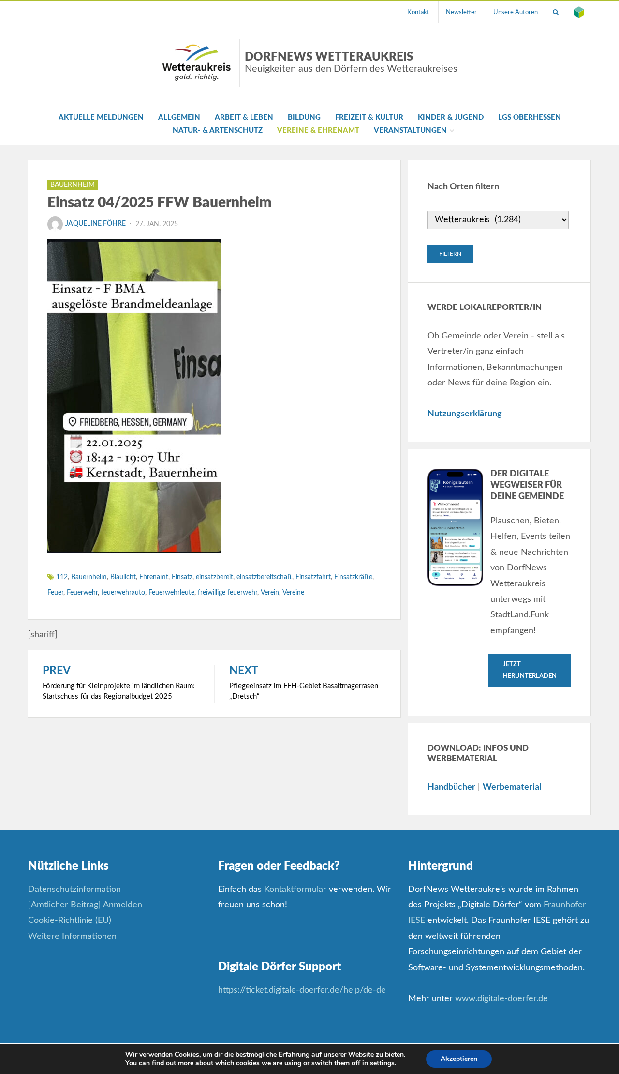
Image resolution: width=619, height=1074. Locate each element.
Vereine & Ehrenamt (318, 130)
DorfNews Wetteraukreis (351, 62)
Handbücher (451, 787)
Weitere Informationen (72, 936)
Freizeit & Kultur (369, 117)
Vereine (293, 592)
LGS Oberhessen (529, 117)
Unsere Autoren (515, 12)
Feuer (55, 592)
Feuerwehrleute (171, 592)
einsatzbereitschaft (264, 577)
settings (382, 1063)
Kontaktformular (295, 889)
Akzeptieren (459, 1058)
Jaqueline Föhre (95, 223)
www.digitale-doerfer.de (501, 999)
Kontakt (418, 12)
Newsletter (461, 12)
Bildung (304, 117)
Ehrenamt (153, 577)
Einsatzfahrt (313, 577)
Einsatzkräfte (353, 577)
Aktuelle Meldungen (101, 117)
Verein (270, 592)
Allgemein (179, 117)
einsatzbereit (214, 577)
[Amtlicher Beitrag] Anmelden (85, 905)
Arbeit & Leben (244, 117)
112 (62, 577)
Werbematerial (512, 787)
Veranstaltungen (410, 130)
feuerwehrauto (123, 592)
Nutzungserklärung (464, 414)
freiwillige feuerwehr (227, 592)
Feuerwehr (82, 592)
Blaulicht (123, 577)
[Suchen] (555, 12)
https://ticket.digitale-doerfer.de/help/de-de (303, 990)
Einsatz (182, 577)
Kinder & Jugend (451, 117)
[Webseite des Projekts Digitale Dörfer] (578, 12)
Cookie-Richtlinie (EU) (69, 920)
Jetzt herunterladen (530, 670)
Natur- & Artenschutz (218, 130)
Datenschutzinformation (74, 889)
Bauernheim (72, 185)
